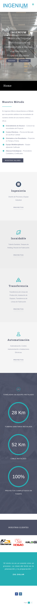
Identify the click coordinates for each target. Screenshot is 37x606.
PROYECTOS (18, 207)
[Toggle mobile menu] (33, 4)
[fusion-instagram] (20, 593)
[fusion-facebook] (16, 593)
